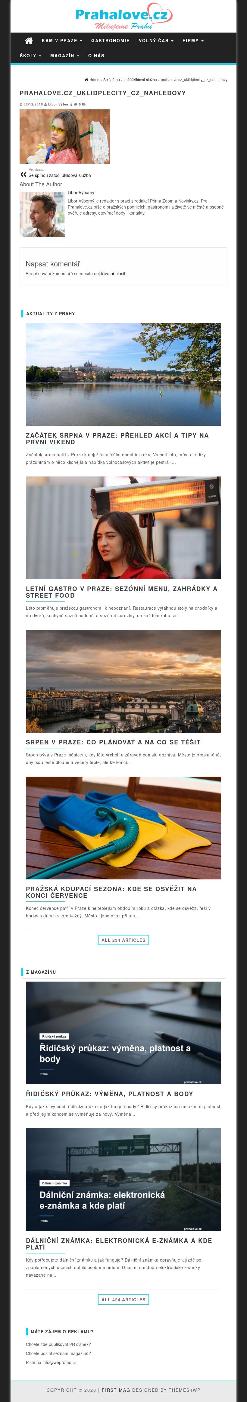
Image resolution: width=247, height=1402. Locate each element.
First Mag (116, 1390)
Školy (29, 55)
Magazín (63, 55)
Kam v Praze (60, 40)
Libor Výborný (60, 104)
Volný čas (154, 40)
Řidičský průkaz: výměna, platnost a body (109, 1093)
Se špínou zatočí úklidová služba (60, 172)
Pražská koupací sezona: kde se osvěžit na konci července (111, 892)
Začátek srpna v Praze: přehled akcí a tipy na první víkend (117, 438)
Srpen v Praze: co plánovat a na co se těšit (113, 741)
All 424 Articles (123, 1300)
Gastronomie (110, 40)
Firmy (192, 40)
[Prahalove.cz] (28, 40)
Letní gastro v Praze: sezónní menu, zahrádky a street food (122, 591)
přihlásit (118, 273)
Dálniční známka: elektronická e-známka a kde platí (119, 1243)
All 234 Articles (123, 940)
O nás (96, 55)
